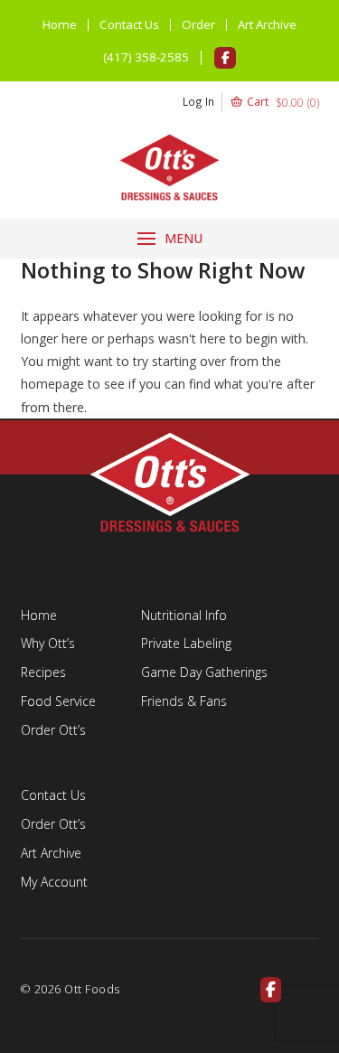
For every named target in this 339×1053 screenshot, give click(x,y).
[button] (251, 102)
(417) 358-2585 (146, 57)
